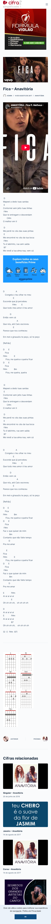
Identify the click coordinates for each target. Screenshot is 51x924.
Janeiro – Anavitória (12, 831)
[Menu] (47, 4)
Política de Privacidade (32, 911)
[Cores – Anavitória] (25, 852)
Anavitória (39, 96)
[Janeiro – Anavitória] (25, 814)
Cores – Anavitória (12, 869)
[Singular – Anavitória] (25, 776)
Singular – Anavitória (13, 793)
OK (25, 917)
